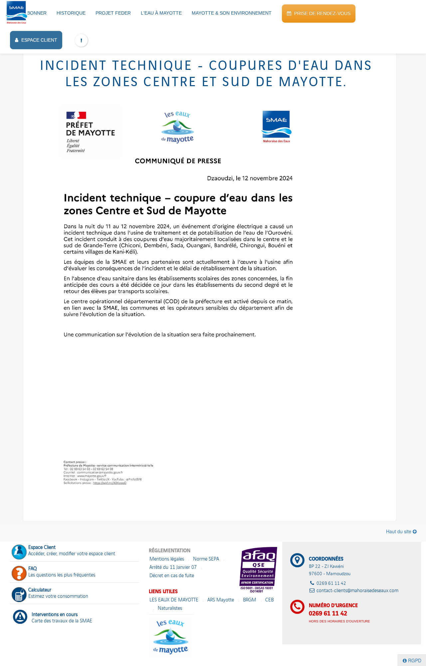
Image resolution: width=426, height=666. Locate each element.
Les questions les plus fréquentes (61, 572)
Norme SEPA (206, 559)
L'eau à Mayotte (161, 13)
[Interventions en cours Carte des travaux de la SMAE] (74, 608)
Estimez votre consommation (58, 593)
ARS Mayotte (220, 600)
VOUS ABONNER (28, 13)
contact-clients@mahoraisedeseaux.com (357, 591)
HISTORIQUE (71, 13)
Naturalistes (170, 608)
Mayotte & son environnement (232, 13)
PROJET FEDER (113, 13)
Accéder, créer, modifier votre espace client (71, 551)
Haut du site (399, 531)
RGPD (414, 660)
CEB (269, 600)
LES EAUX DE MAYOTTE (173, 600)
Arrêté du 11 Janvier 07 (173, 568)
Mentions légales (166, 559)
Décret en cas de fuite (171, 576)
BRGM (249, 600)
